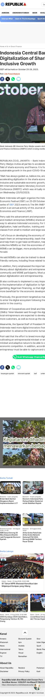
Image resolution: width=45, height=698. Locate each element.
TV (1, 656)
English (39, 653)
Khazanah (4, 642)
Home (2, 46)
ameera (5, 13)
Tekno (20, 649)
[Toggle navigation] (2, 4)
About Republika (6, 668)
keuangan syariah (7, 373)
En (8, 46)
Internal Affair (7, 19)
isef (35, 373)
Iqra (20, 642)
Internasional (5, 649)
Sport (39, 646)
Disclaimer (4, 671)
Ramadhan (22, 656)
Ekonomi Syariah (21, 13)
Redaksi (21, 668)
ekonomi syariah (24, 373)
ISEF (11, 204)
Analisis (21, 646)
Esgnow (3, 653)
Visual (20, 653)
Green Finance (16, 46)
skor (34, 13)
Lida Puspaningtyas (12, 74)
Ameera (3, 639)
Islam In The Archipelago (25, 19)
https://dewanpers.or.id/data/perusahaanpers (20, 685)
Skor (38, 639)
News (2, 646)
